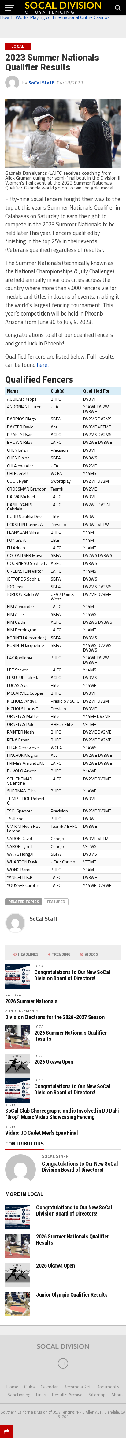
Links (41, 1394)
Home (12, 1386)
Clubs (29, 1386)
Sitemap (97, 1394)
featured (56, 901)
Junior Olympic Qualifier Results (71, 1294)
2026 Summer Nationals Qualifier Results (70, 1035)
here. (43, 364)
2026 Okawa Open (53, 1062)
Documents (108, 1386)
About (117, 1394)
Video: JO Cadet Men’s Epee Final (41, 1133)
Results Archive (67, 1394)
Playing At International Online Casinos (70, 17)
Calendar (49, 1386)
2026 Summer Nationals (31, 1001)
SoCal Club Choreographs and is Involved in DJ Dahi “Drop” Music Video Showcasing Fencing (62, 1113)
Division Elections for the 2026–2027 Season (54, 1017)
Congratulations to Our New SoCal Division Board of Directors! (72, 975)
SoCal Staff (41, 82)
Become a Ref (77, 1386)
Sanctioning (18, 1394)
